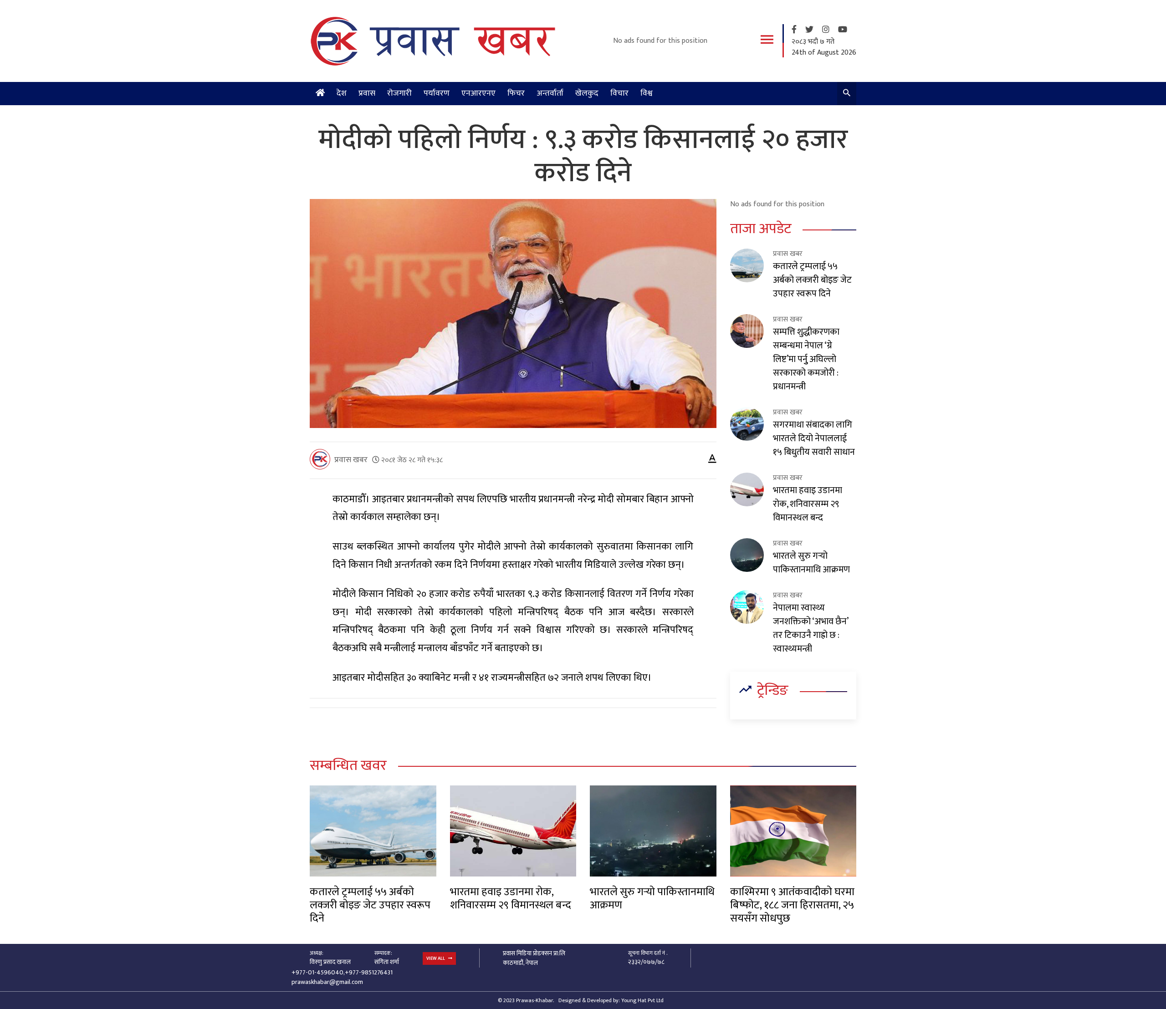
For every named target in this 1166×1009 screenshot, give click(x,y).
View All (436, 958)
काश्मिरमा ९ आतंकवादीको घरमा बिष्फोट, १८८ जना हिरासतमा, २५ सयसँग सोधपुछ (792, 905)
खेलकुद (586, 93)
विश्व (646, 93)
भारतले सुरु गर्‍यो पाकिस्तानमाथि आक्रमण (811, 562)
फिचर (516, 93)
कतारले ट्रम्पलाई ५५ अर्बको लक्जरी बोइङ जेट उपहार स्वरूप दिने (812, 280)
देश (342, 93)
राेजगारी (399, 93)
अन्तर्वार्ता (550, 93)
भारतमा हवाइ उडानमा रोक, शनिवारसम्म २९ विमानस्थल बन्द (807, 504)
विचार (619, 93)
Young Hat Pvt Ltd (642, 1000)
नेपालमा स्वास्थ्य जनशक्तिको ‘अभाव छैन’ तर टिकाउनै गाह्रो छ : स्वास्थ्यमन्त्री (810, 628)
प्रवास (366, 93)
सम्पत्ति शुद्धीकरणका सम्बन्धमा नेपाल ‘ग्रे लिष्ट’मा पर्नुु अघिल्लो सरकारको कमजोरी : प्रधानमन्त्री (806, 359)
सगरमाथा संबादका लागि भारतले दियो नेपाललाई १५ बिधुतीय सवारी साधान (814, 438)
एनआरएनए (478, 93)
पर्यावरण (437, 93)
